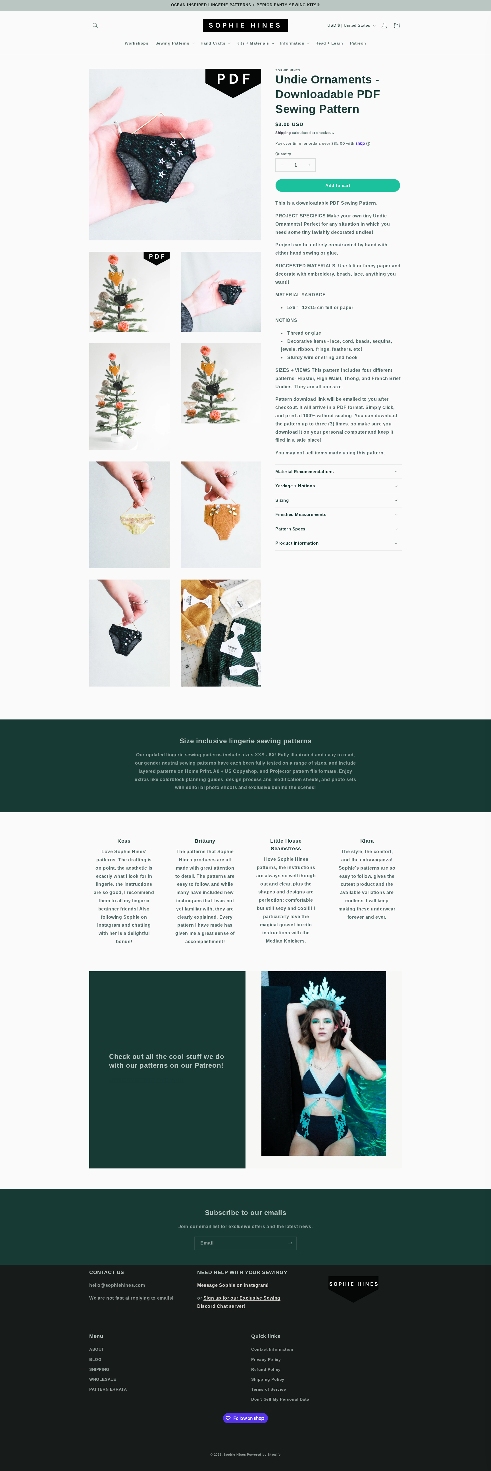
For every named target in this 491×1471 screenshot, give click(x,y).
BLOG (95, 1359)
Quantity (283, 154)
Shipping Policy (267, 1379)
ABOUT (96, 1349)
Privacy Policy (266, 1359)
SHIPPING (99, 1369)
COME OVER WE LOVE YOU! (146, 1080)
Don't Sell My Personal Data (280, 1399)
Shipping (283, 133)
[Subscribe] (290, 1243)
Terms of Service (268, 1389)
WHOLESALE (102, 1379)
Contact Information (272, 1349)
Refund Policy (266, 1369)
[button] (95, 25)
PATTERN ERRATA (108, 1389)
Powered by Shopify (264, 1454)
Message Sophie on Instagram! (233, 1285)
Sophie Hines (235, 1454)
